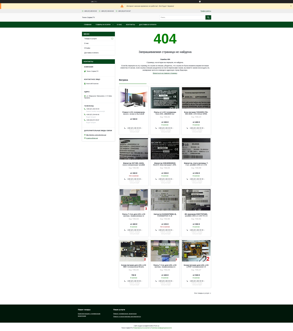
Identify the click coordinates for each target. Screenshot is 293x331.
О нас (119, 24)
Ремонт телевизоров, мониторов (125, 314)
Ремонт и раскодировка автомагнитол (127, 316)
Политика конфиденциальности (161, 328)
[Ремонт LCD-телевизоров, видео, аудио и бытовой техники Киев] (133, 97)
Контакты (130, 24)
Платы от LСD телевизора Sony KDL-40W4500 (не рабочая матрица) (165, 114)
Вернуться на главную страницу (165, 73)
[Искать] (208, 17)
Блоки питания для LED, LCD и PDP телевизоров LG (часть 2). (196, 267)
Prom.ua (156, 326)
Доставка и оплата (147, 24)
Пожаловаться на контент (141, 328)
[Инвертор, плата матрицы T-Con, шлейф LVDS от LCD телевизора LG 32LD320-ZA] (196, 148)
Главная (87, 24)
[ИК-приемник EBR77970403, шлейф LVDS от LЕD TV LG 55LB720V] (196, 199)
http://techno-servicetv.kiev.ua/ (96, 135)
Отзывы (87, 48)
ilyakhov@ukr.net (92, 138)
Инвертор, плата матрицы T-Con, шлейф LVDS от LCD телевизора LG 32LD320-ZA (196, 165)
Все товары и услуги (201, 293)
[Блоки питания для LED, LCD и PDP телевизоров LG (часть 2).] (196, 250)
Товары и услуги (102, 24)
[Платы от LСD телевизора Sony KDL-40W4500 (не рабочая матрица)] (165, 97)
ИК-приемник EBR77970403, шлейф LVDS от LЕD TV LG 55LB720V (196, 216)
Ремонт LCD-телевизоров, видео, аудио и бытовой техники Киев (133, 114)
